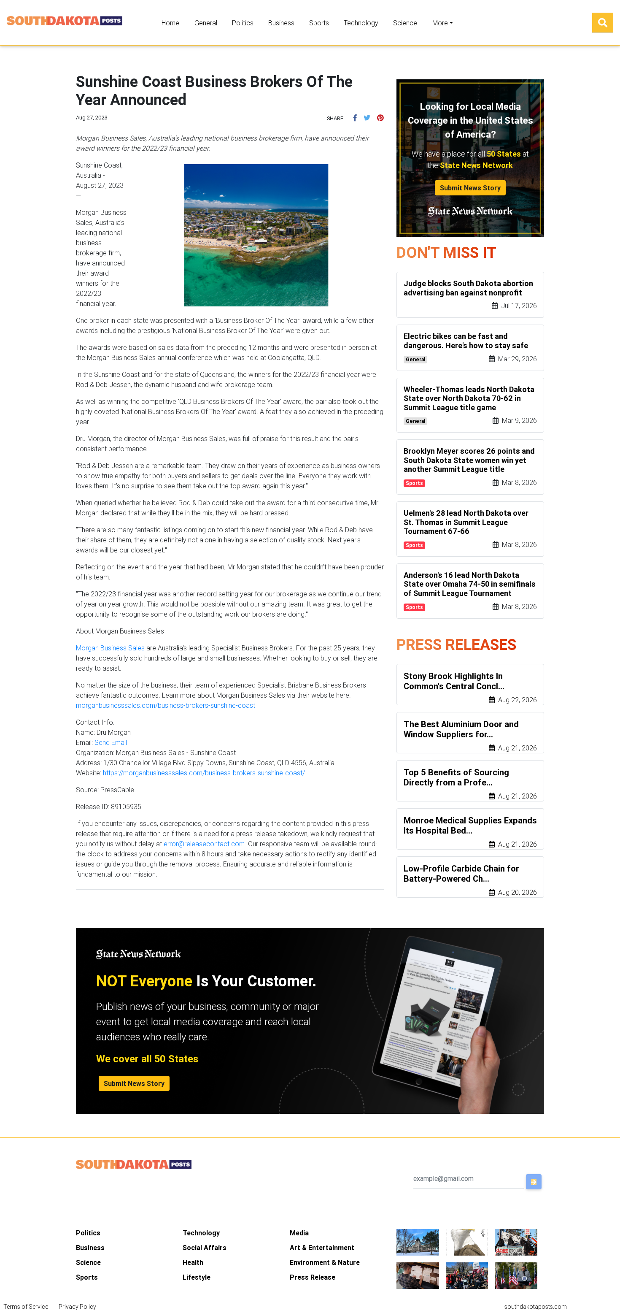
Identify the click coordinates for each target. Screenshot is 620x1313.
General (205, 23)
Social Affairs (204, 1247)
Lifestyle (196, 1277)
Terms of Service (25, 1306)
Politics (242, 23)
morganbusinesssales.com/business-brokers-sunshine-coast (165, 705)
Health (193, 1262)
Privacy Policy (77, 1306)
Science (405, 23)
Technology (361, 23)
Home (170, 23)
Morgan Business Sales (110, 648)
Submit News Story (470, 188)
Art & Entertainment (322, 1247)
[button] (355, 118)
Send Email (110, 742)
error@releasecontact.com (204, 843)
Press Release (312, 1277)
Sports (319, 23)
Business (281, 23)
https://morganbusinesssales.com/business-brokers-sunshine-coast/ (204, 773)
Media (299, 1233)
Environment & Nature (325, 1262)
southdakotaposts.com (535, 1306)
